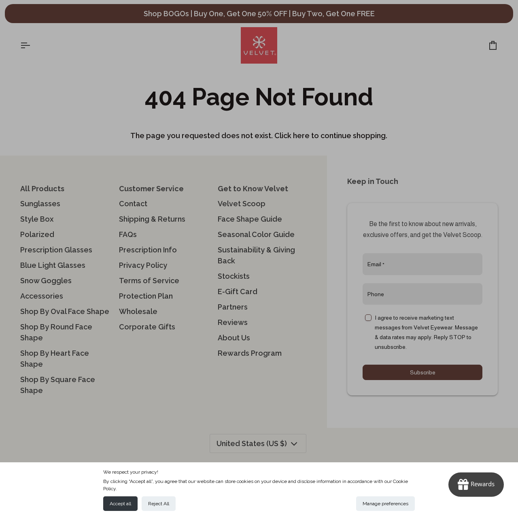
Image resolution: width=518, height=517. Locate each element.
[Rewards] (476, 484)
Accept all (120, 503)
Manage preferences (385, 503)
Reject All (158, 503)
